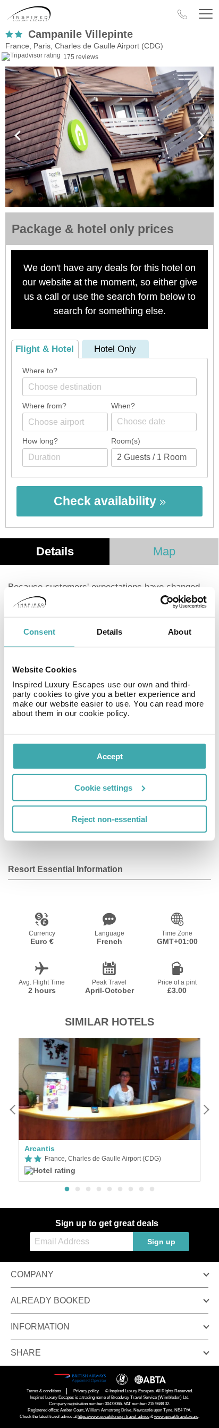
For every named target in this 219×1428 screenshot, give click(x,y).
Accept (110, 756)
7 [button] (130, 1189)
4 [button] (99, 1189)
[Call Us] (182, 14)
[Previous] (13, 1109)
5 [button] (109, 1189)
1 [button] (67, 1189)
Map (164, 551)
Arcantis (39, 1148)
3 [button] (88, 1189)
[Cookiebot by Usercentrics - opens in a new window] (160, 602)
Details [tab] (110, 631)
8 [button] (141, 1189)
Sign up (161, 1241)
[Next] (206, 1109)
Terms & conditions (44, 1391)
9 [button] (152, 1189)
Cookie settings (103, 787)
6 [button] (120, 1189)
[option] (109, 1110)
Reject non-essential (109, 818)
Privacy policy (86, 1391)
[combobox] (109, 386)
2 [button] (77, 1189)
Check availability (106, 501)
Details (55, 551)
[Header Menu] (205, 14)
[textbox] (114, 386)
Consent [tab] (39, 631)
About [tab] (179, 631)
